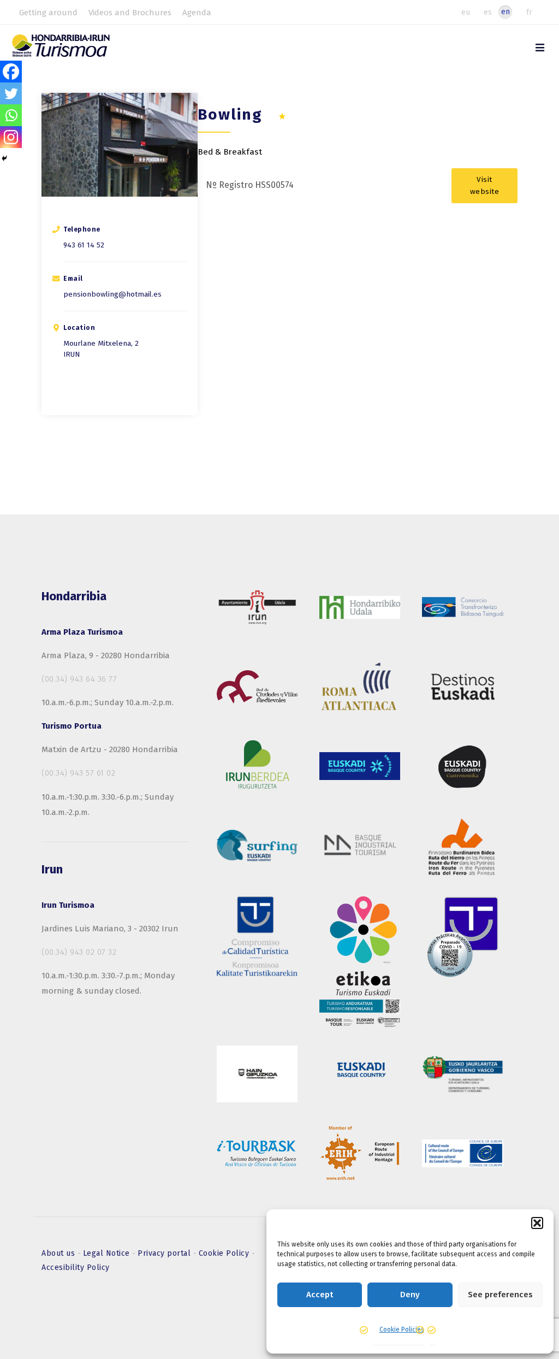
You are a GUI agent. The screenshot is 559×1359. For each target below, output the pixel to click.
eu (465, 12)
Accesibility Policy (75, 1267)
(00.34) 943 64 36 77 (79, 679)
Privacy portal (165, 1253)
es (488, 12)
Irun (71, 354)
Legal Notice (108, 1253)
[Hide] (4, 158)
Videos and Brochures (129, 12)
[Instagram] (11, 137)
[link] (540, 48)
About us (59, 1253)
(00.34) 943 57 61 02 (78, 773)
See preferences (500, 1294)
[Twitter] (11, 93)
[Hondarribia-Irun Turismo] (73, 49)
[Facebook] (11, 71)
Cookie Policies (401, 1329)
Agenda (196, 12)
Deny (410, 1294)
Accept (319, 1294)
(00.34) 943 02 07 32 (78, 952)
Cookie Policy (225, 1253)
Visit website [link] (484, 185)
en (505, 11)
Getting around (48, 12)
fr (529, 12)
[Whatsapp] (11, 115)
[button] (537, 1223)
